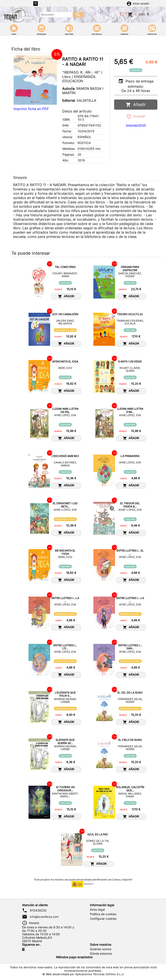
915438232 (38, 910)
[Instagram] (35, 3)
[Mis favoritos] (121, 14)
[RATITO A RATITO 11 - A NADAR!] (35, 80)
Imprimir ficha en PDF (31, 109)
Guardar (138, 116)
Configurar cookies (103, 918)
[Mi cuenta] (129, 3)
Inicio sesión (141, 3)
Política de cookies (103, 914)
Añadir (138, 104)
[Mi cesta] (130, 14)
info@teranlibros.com (44, 916)
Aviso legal (97, 909)
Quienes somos (100, 949)
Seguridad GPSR (136, 125)
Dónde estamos (101, 953)
